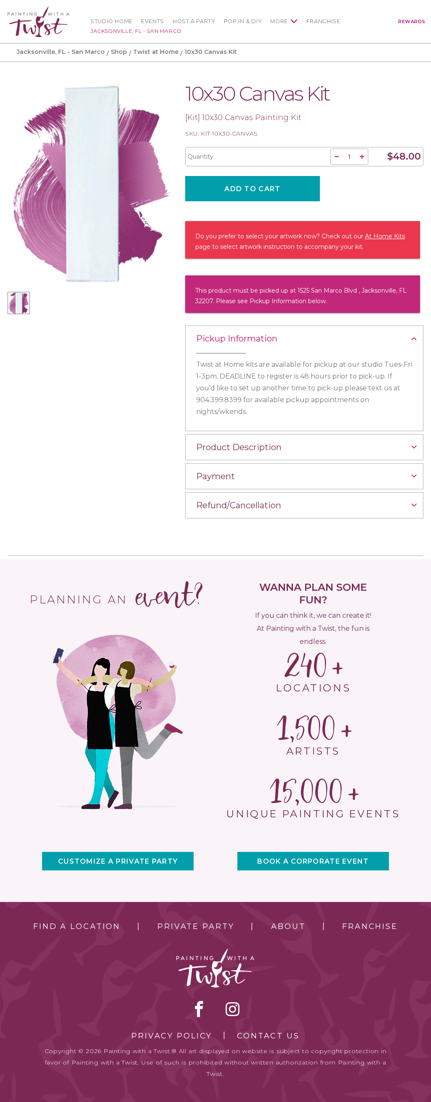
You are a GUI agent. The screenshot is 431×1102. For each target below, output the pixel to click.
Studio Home (111, 21)
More (279, 21)
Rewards (412, 21)
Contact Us (268, 1036)
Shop (119, 52)
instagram (232, 1009)
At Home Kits (385, 236)
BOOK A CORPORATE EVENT (313, 861)
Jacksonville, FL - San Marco (136, 31)
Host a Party (194, 21)
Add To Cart (252, 189)
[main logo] (38, 10)
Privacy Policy (171, 1036)
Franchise (323, 21)
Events (152, 21)
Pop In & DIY (243, 21)
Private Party (195, 926)
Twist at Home (155, 52)
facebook (199, 1009)
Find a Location (76, 926)
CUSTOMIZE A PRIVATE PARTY (118, 861)
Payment (215, 476)
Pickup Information (236, 339)
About (288, 926)
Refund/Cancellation (238, 505)
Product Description (239, 447)
